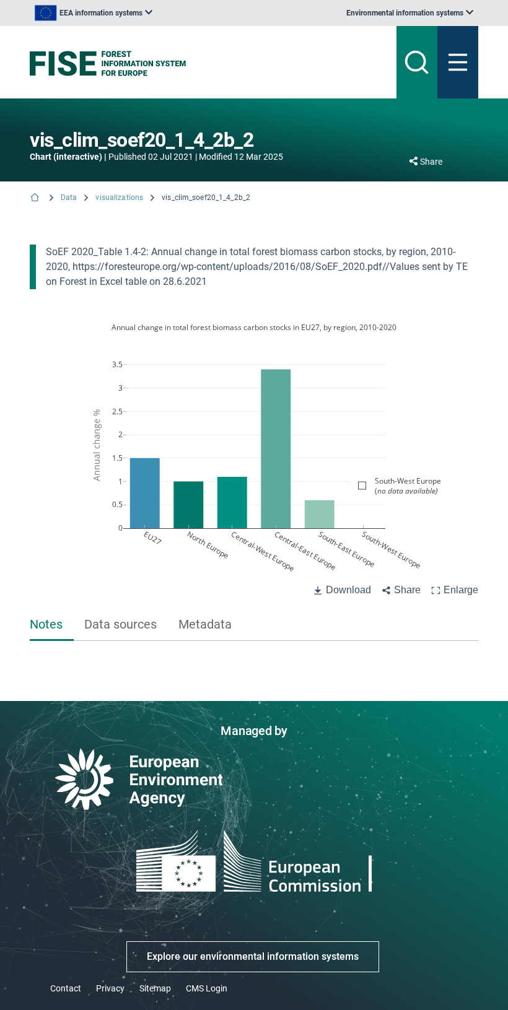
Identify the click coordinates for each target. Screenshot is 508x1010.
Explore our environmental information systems (253, 956)
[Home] (36, 198)
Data (69, 197)
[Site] (176, 63)
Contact (65, 988)
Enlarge (461, 590)
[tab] (52, 625)
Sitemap (155, 988)
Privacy (110, 988)
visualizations (119, 197)
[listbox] (93, 13)
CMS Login (206, 988)
